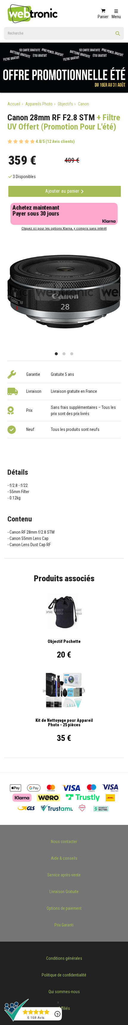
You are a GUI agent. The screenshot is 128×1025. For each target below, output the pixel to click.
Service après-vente (64, 875)
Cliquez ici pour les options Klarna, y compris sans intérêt (64, 228)
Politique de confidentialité (64, 975)
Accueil (13, 104)
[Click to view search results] (118, 35)
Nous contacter (64, 841)
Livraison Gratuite (64, 891)
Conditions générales (64, 958)
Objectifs (65, 104)
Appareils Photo (39, 104)
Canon (83, 104)
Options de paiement (64, 908)
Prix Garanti (64, 925)
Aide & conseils (64, 858)
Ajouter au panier (63, 191)
